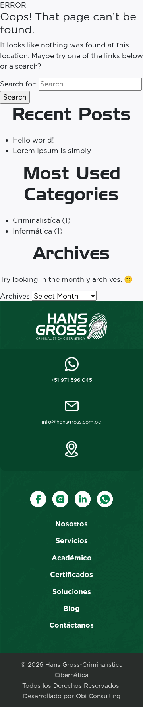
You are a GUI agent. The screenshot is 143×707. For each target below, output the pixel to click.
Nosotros (71, 524)
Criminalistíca (36, 220)
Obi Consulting (98, 696)
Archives (15, 296)
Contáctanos (71, 625)
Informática (32, 231)
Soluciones (71, 591)
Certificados (71, 574)
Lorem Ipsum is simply (52, 150)
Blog (71, 608)
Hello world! (33, 140)
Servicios (72, 540)
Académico (72, 558)
